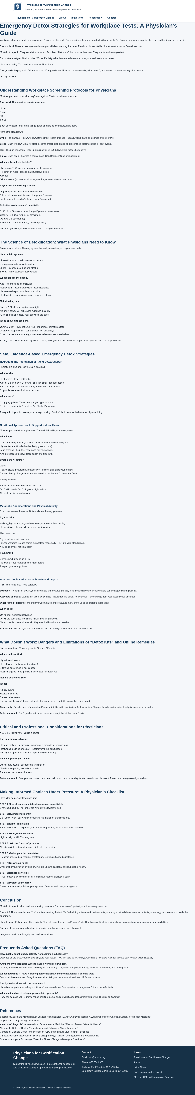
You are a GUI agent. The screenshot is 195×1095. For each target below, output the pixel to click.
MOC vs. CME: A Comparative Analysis (153, 1077)
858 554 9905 (96, 1062)
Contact (111, 18)
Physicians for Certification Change (35, 18)
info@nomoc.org (97, 1057)
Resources (94, 18)
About (62, 18)
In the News (77, 18)
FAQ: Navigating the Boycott (148, 1072)
